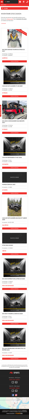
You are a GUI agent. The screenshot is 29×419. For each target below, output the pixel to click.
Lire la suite (3, 23)
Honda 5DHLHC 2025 (8, 184)
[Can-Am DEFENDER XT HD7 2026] (14, 146)
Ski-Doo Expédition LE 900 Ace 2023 (13, 279)
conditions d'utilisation (14, 411)
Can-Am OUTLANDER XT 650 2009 (12, 86)
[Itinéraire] (23, 2)
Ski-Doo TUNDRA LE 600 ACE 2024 (12, 313)
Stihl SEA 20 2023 (7, 245)
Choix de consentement (22, 411)
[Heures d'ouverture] (20, 2)
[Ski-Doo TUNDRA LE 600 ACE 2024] (14, 302)
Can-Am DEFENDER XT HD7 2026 (12, 157)
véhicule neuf (10, 19)
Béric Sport (3, 4)
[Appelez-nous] (27, 2)
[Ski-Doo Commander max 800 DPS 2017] (14, 110)
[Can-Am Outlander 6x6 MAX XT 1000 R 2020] (14, 207)
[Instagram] (16, 395)
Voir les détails (14, 61)
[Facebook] (13, 395)
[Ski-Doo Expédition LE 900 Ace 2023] (14, 267)
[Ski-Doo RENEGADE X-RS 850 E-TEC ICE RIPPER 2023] (14, 337)
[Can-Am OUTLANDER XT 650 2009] (14, 75)
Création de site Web (10, 413)
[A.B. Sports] (11, 2)
